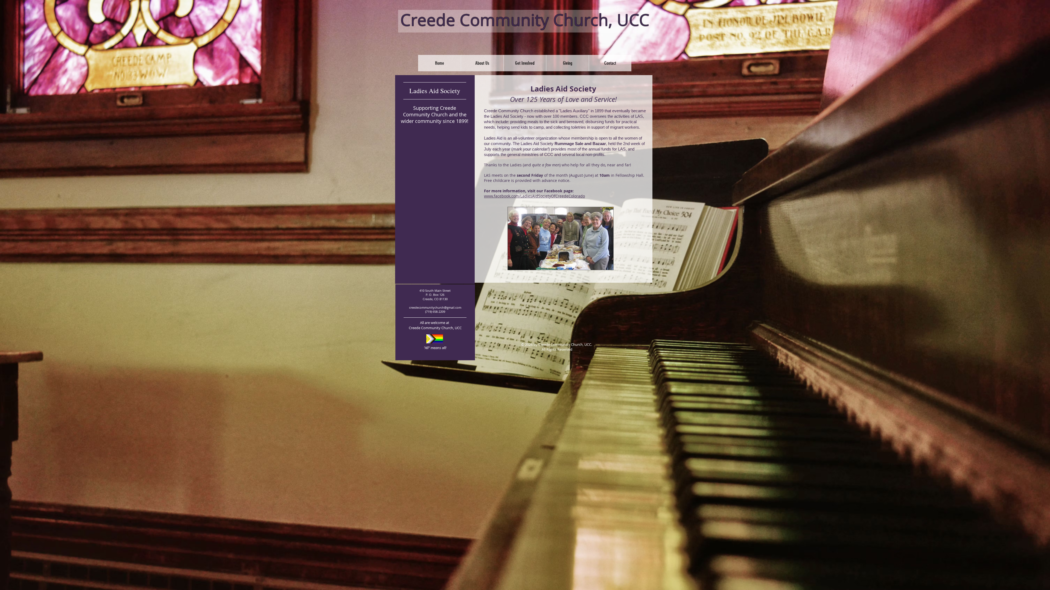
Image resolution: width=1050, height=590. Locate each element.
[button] (482, 63)
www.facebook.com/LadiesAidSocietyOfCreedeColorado (534, 196)
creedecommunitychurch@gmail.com (435, 307)
